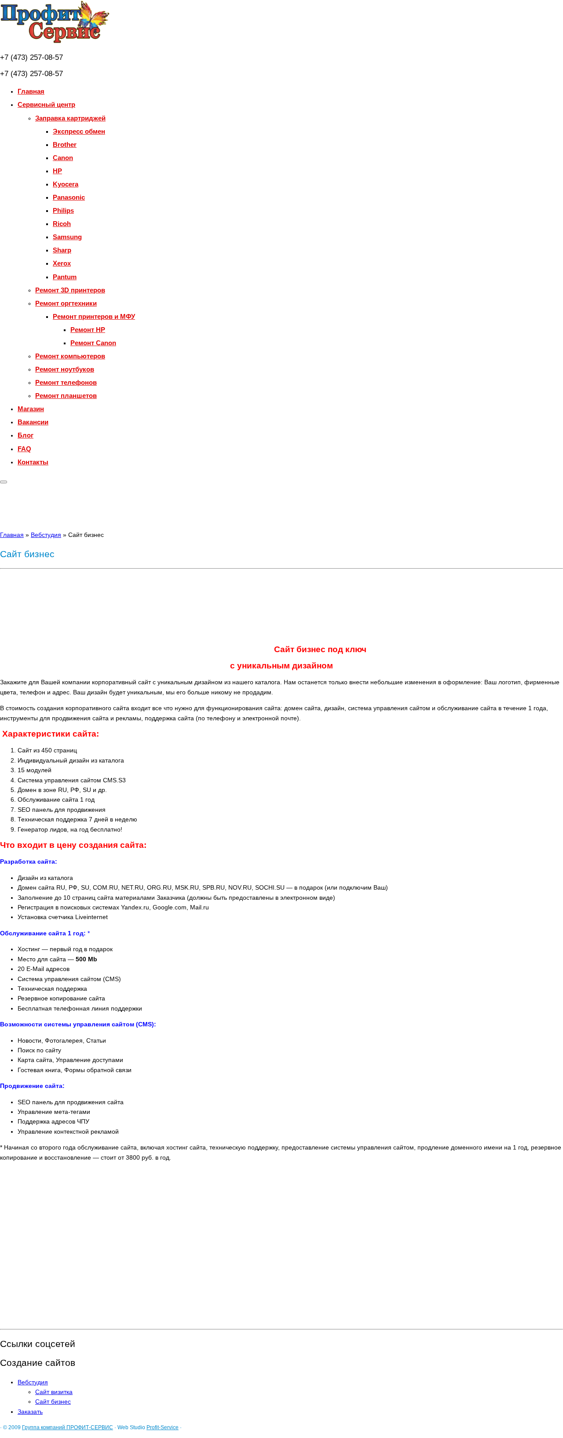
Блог (25, 435)
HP (57, 171)
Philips (63, 210)
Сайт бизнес (53, 1401)
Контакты (33, 462)
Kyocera (65, 184)
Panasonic (69, 197)
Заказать (30, 1411)
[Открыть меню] (3, 482)
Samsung (67, 237)
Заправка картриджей (70, 118)
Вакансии (33, 422)
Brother (65, 144)
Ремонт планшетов (66, 395)
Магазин (31, 408)
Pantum (65, 277)
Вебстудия (46, 534)
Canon (63, 157)
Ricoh (62, 223)
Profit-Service (162, 1427)
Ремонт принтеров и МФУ (94, 316)
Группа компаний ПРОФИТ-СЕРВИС (67, 1427)
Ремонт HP (87, 329)
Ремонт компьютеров (70, 356)
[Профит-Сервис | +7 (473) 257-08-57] (55, 41)
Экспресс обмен (79, 131)
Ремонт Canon (93, 343)
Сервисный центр (46, 104)
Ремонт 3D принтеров (70, 290)
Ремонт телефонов (66, 382)
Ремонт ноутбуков (64, 369)
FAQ (24, 449)
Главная (31, 91)
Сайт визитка (54, 1391)
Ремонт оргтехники (66, 303)
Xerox (62, 263)
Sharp (62, 250)
